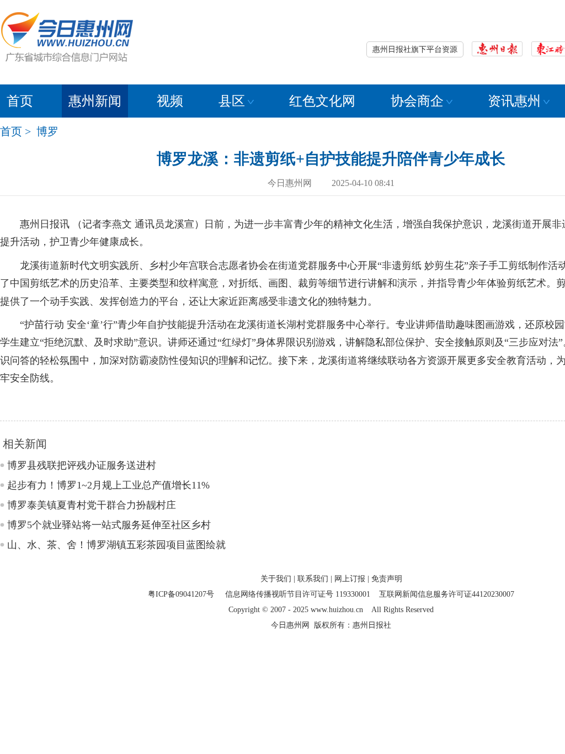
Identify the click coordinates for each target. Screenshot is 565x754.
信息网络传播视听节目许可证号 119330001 (297, 594)
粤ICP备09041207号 (181, 594)
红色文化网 (322, 101)
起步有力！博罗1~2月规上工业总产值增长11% (108, 485)
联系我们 (312, 579)
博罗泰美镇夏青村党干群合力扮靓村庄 (91, 505)
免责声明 (386, 579)
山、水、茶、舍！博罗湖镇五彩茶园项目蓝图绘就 (116, 544)
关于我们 (275, 579)
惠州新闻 (94, 101)
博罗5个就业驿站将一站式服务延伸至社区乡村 (109, 524)
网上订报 (349, 579)
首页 (20, 101)
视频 (170, 101)
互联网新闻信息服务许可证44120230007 (446, 594)
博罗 (47, 131)
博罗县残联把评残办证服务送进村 (81, 465)
